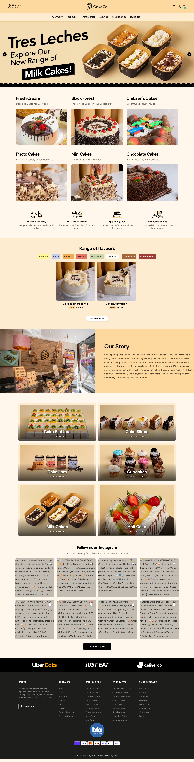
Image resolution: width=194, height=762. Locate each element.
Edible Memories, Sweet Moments (34, 287)
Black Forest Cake (34, 432)
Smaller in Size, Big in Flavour (86, 287)
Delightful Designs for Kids (141, 232)
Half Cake (136, 658)
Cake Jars (57, 603)
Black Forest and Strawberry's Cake (75, 433)
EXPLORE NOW (57, 568)
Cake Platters (57, 563)
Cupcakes (137, 603)
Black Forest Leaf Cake (157, 432)
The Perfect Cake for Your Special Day (91, 232)
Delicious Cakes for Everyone (32, 232)
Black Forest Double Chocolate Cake (116, 433)
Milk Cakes (57, 658)
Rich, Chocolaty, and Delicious (143, 287)
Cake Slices (137, 563)
